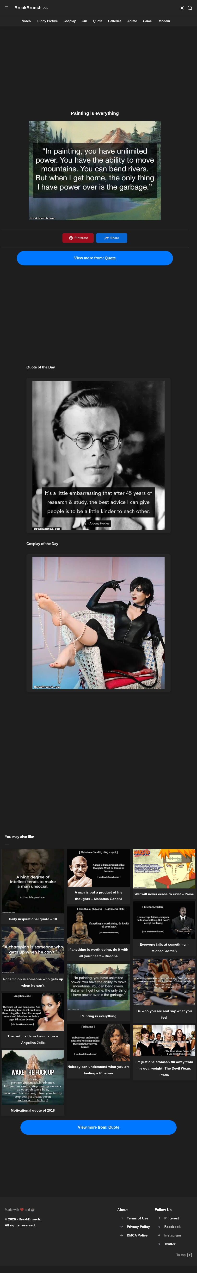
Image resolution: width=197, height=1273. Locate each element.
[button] (182, 8)
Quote (97, 21)
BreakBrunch (29, 1219)
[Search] (189, 8)
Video (26, 21)
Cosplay (70, 21)
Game (147, 21)
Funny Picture (47, 21)
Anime (132, 21)
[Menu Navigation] (7, 8)
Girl (84, 21)
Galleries (114, 21)
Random (164, 21)
